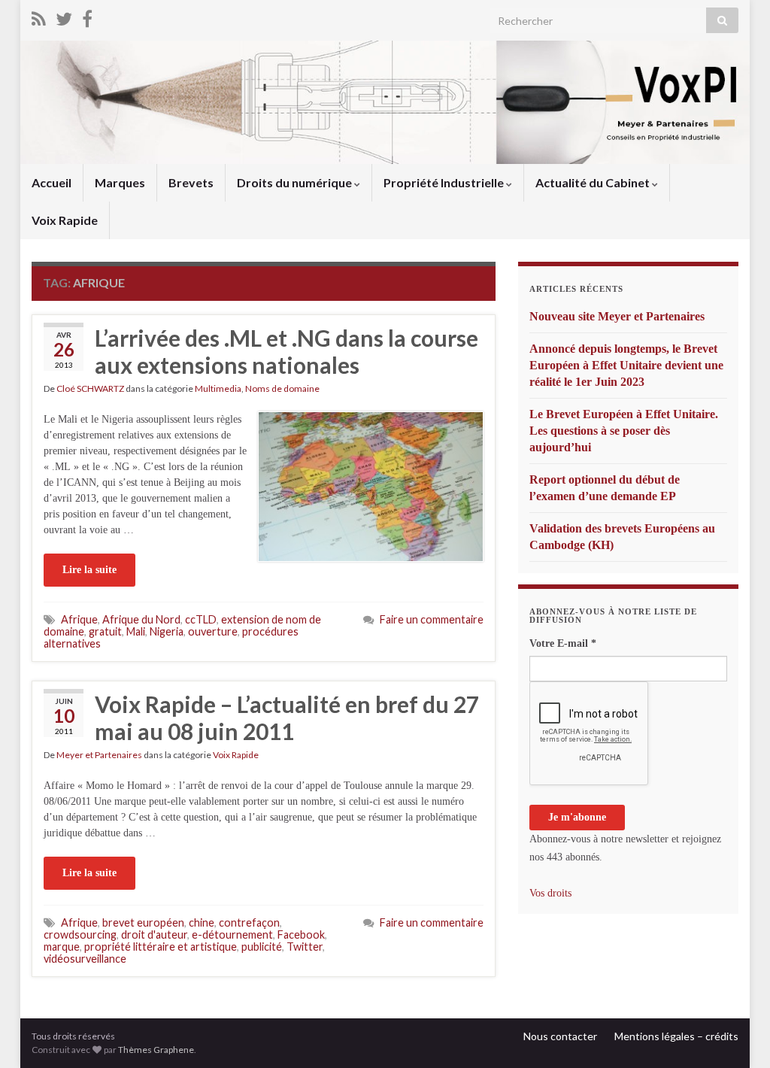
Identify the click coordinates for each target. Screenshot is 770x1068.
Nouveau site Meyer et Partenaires (617, 316)
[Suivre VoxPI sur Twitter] (64, 16)
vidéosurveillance (85, 958)
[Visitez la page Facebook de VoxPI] (87, 16)
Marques (120, 182)
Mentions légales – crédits (676, 1036)
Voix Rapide (65, 220)
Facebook (301, 934)
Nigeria (166, 631)
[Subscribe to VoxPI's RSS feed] (39, 16)
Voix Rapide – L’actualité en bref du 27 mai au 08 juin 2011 (287, 717)
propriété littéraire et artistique (160, 946)
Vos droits (550, 893)
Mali (135, 631)
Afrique (79, 619)
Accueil (51, 182)
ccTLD (201, 619)
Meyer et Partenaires (99, 754)
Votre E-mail (562, 643)
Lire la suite (89, 569)
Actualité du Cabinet (593, 182)
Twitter (304, 946)
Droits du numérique (295, 182)
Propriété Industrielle (444, 182)
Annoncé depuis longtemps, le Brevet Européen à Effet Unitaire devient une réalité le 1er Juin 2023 (626, 365)
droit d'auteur (154, 934)
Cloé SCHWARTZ (90, 388)
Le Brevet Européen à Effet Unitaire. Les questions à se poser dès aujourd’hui (623, 431)
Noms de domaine (282, 388)
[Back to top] (736, 1034)
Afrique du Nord (141, 619)
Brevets (191, 182)
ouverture (213, 631)
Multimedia (218, 388)
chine (201, 922)
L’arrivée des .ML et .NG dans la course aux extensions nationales (286, 351)
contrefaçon (249, 922)
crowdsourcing (80, 934)
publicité (261, 946)
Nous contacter (560, 1036)
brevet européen (143, 922)
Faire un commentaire (432, 619)
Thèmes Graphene (156, 1049)
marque (62, 946)
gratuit (105, 631)
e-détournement (232, 934)
